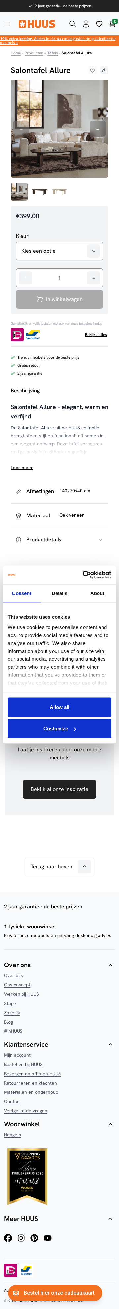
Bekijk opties (96, 334)
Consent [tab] (21, 593)
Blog (8, 1022)
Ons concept (17, 985)
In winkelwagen (64, 299)
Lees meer (22, 467)
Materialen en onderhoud (31, 1092)
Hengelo (12, 1135)
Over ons (13, 975)
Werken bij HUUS (21, 994)
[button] (93, 70)
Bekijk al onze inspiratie (59, 789)
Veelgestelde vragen (25, 1111)
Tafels (52, 53)
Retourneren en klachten (30, 1083)
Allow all (59, 707)
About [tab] (97, 593)
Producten (34, 53)
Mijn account (17, 1055)
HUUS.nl (26, 1301)
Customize (55, 728)
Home (16, 53)
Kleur (22, 236)
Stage (10, 1003)
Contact (12, 1101)
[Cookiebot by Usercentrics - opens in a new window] (84, 575)
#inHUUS (13, 1031)
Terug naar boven (51, 866)
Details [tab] (60, 593)
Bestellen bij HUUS (23, 1064)
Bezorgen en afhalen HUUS (32, 1074)
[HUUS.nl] (40, 24)
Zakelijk (12, 1013)
